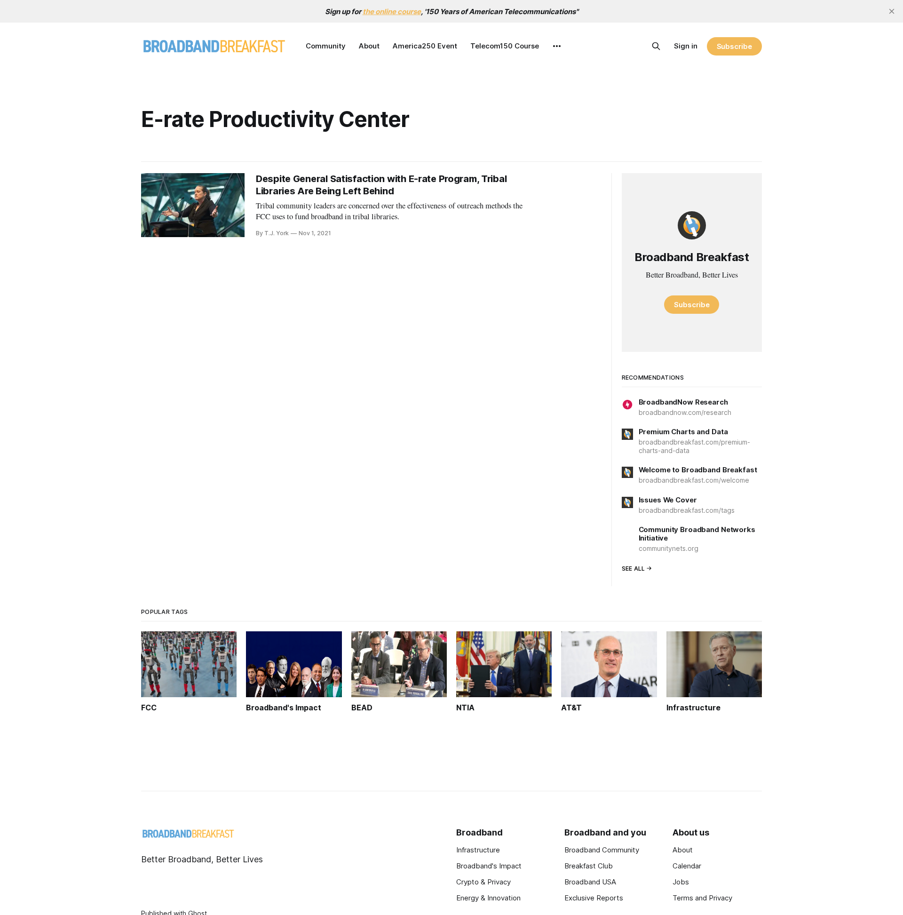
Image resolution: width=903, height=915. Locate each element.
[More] (556, 46)
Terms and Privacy (702, 897)
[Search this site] (656, 46)
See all (633, 568)
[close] (891, 11)
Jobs (681, 881)
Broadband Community (601, 849)
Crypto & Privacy (483, 881)
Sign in (685, 45)
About (369, 45)
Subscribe (734, 46)
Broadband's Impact (489, 865)
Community (326, 45)
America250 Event (425, 45)
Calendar (687, 865)
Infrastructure (478, 849)
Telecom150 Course (504, 45)
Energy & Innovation (488, 897)
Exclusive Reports (593, 897)
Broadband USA (590, 881)
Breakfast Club (588, 865)
